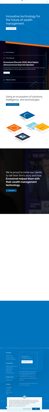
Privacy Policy (14, 404)
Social (7, 405)
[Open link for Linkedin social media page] (6, 407)
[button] (12, 104)
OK (36, 408)
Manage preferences (27, 408)
